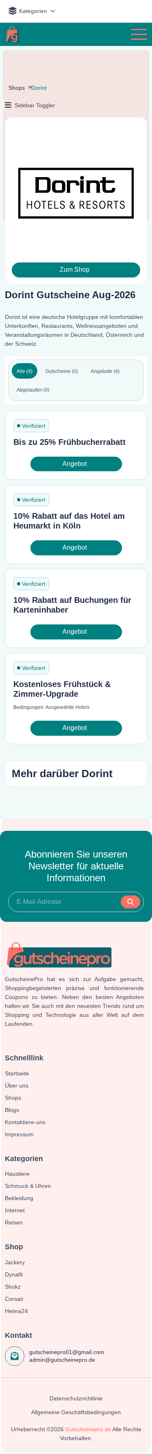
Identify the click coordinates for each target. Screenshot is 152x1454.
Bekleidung (19, 1198)
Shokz (13, 1286)
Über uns (16, 1085)
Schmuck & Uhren (28, 1186)
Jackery (15, 1262)
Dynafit (14, 1274)
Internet (15, 1210)
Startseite (17, 1073)
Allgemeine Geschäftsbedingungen (76, 1412)
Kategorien (33, 11)
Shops (17, 88)
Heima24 (16, 1311)
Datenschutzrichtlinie (76, 1398)
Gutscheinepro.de (88, 1429)
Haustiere (17, 1173)
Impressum (19, 1134)
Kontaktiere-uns (25, 1122)
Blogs (12, 1110)
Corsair (14, 1299)
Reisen (14, 1222)
